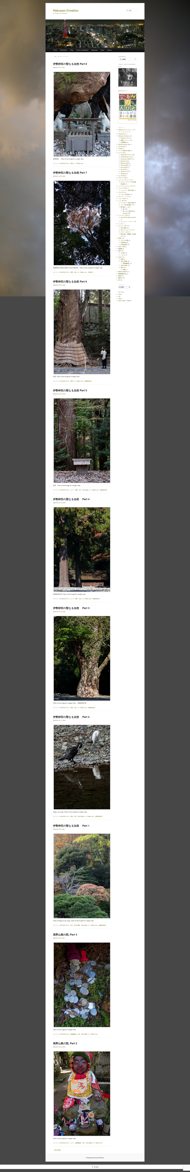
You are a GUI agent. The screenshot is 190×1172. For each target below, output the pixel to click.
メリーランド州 (122, 215)
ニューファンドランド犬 (125, 186)
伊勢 (71, 163)
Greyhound (121, 134)
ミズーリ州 (121, 198)
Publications (63, 50)
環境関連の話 (122, 274)
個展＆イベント (125, 140)
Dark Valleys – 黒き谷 (124, 301)
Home (55, 50)
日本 (75, 272)
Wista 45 (123, 173)
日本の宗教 (77, 925)
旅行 (119, 251)
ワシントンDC (122, 226)
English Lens (125, 138)
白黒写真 (123, 242)
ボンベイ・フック (123, 196)
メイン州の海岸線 (126, 205)
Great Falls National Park (128, 217)
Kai (119, 296)
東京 (122, 267)
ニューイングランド (124, 180)
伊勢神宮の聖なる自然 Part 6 (70, 281)
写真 (119, 238)
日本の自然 (85, 490)
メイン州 (121, 201)
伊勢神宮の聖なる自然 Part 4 (71, 499)
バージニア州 (122, 188)
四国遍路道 (73, 1034)
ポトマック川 (124, 232)
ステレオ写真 (124, 240)
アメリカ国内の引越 (124, 150)
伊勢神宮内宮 (88, 381)
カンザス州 (121, 176)
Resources (94, 50)
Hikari (120, 298)
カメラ (72, 490)
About (102, 50)
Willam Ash (88, 599)
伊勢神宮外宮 (96, 599)
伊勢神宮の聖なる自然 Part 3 (71, 608)
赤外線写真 (124, 244)
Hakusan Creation (65, 10)
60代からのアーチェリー (125, 130)
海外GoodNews (123, 271)
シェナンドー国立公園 (127, 190)
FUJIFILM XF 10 (125, 157)
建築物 (120, 249)
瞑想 (119, 276)
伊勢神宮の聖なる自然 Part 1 (71, 825)
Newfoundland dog (124, 144)
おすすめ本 (121, 146)
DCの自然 (123, 228)
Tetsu (120, 294)
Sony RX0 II (124, 167)
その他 (120, 148)
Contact (109, 50)
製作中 (120, 278)
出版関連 (123, 142)
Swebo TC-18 (125, 171)
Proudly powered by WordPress (95, 1158)
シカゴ (122, 255)
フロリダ (121, 192)
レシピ (120, 224)
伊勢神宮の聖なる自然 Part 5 (70, 390)
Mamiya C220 (125, 163)
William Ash (80, 163)
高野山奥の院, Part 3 (65, 934)
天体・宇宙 (121, 246)
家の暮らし (124, 207)
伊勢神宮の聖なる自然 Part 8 (70, 64)
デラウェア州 (122, 178)
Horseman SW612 (126, 159)
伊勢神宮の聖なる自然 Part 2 (71, 717)
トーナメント (124, 132)
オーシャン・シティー (127, 221)
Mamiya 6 (123, 161)
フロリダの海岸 (125, 194)
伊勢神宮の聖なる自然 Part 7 (70, 172)
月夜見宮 (90, 272)
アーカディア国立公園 (127, 203)
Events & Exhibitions (82, 50)
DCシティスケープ (126, 230)
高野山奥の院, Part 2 (65, 1043)
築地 (124, 269)
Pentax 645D (124, 165)
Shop (71, 50)
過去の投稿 (56, 1150)
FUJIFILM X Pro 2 (64, 163)
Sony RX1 (124, 169)
